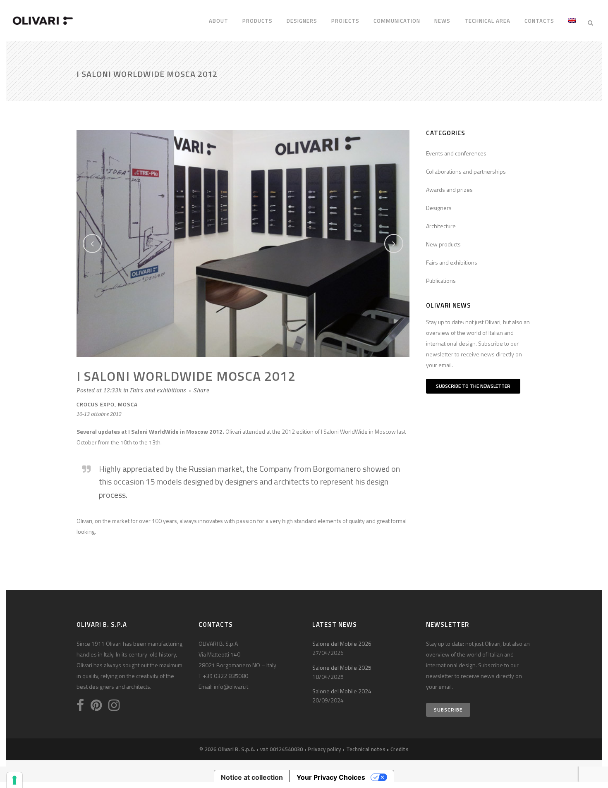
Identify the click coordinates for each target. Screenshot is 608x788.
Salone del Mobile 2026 (341, 643)
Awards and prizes (449, 189)
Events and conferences (456, 153)
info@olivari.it (231, 686)
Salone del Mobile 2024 (341, 691)
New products (443, 244)
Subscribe (448, 710)
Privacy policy (324, 749)
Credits (399, 749)
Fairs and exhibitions (158, 390)
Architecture (441, 226)
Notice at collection (252, 777)
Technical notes (366, 749)
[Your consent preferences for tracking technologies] (14, 780)
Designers (439, 207)
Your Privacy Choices (331, 777)
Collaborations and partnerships (466, 171)
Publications (441, 280)
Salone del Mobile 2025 (341, 667)
